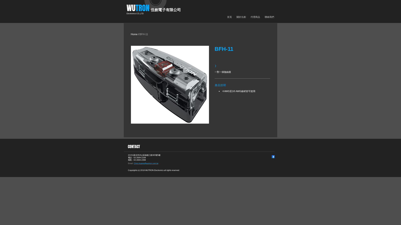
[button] (255, 16)
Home (134, 34)
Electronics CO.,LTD (135, 13)
